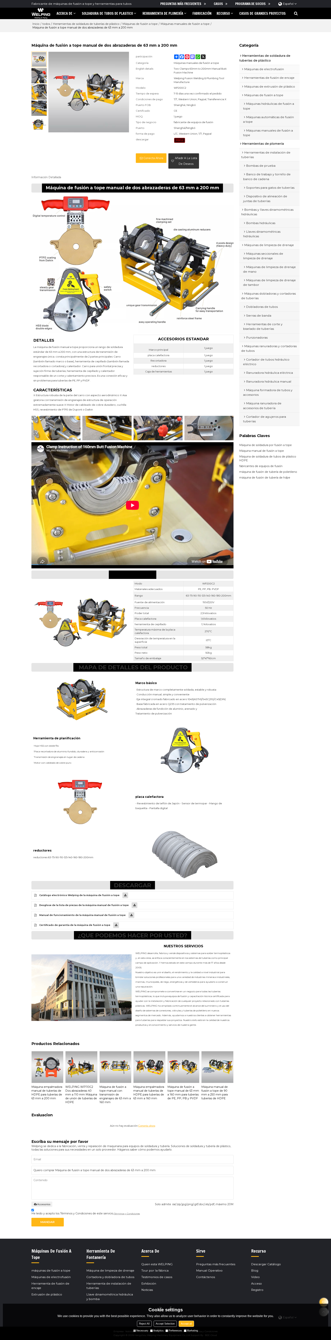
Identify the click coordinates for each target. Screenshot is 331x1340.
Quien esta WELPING (157, 1264)
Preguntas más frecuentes (180, 3)
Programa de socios (250, 3)
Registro (257, 1290)
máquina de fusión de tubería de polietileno (268, 472)
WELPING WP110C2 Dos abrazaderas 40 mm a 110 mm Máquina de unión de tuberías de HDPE (81, 1094)
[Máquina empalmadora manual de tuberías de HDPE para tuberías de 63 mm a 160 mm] (149, 1067)
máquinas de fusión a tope (50, 1270)
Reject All (144, 1323)
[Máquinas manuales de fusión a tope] (179, 140)
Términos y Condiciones (127, 1213)
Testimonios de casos (156, 1277)
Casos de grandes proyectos (262, 13)
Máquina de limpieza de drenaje (110, 1270)
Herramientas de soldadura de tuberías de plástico (86, 24)
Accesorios (43, 1204)
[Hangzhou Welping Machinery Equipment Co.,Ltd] (40, 13)
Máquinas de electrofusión (51, 1277)
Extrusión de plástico (46, 1294)
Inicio (35, 24)
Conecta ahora (153, 158)
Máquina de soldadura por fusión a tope (265, 445)
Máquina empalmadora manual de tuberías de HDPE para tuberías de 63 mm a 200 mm (46, 1092)
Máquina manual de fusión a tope (261, 451)
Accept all (186, 1323)
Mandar (47, 1222)
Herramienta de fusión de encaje (50, 1286)
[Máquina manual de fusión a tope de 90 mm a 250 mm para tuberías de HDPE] (217, 1067)
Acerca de (64, 13)
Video (255, 1277)
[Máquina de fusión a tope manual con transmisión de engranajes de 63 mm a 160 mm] (115, 1067)
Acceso (256, 1283)
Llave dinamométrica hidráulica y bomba (109, 1297)
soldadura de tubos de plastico (107, 13)
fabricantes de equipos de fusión (261, 466)
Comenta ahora (146, 1125)
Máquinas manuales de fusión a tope (185, 24)
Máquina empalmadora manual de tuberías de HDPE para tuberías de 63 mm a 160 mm (148, 1092)
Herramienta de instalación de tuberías (108, 1286)
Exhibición (148, 1283)
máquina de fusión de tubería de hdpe (264, 477)
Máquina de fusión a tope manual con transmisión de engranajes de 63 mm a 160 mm (115, 1094)
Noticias (147, 1290)
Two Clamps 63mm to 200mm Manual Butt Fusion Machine (200, 70)
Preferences (175, 1330)
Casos (218, 3)
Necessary (142, 1330)
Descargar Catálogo (266, 1264)
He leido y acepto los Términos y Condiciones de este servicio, (85, 1213)
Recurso (223, 13)
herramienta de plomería (163, 13)
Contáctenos (205, 1277)
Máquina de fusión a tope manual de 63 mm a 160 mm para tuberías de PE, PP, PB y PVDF (183, 1092)
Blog (254, 1270)
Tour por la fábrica (155, 1270)
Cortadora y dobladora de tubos (110, 1277)
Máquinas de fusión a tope (140, 24)
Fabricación (202, 13)
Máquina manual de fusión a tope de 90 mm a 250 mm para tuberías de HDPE (214, 1092)
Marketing (192, 1330)
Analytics (158, 1330)
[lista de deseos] (324, 1302)
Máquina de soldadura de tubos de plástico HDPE (267, 458)
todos (46, 24)
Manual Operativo (209, 1270)
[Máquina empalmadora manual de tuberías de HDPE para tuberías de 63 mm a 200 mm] (47, 1067)
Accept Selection (165, 1323)
